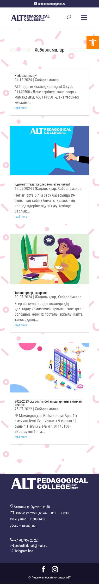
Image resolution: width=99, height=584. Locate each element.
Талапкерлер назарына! (31, 293)
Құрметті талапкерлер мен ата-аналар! (42, 184)
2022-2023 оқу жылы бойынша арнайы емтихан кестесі (48, 403)
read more (21, 108)
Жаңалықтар (45, 188)
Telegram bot (23, 551)
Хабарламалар (47, 80)
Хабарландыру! (26, 76)
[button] (93, 42)
